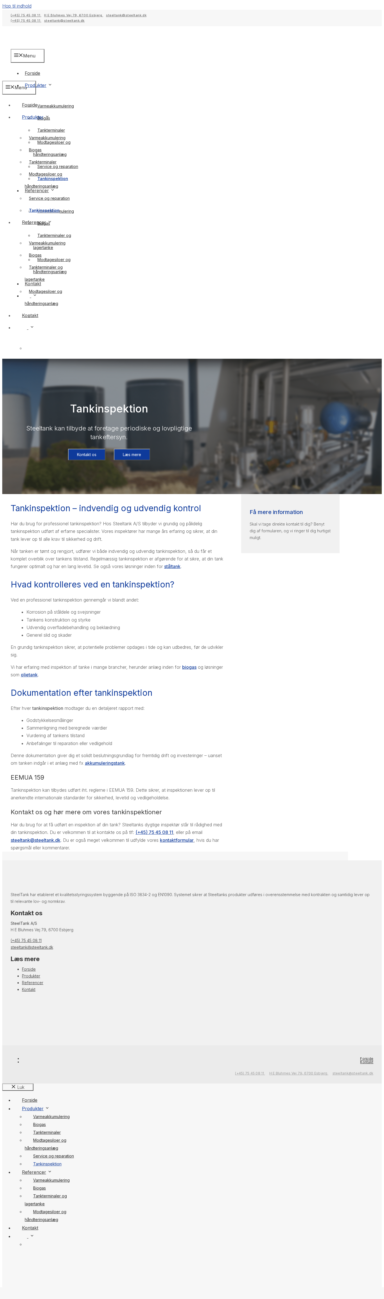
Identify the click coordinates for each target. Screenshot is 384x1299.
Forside (29, 105)
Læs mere (132, 454)
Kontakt (30, 315)
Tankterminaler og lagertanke (44, 273)
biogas (189, 667)
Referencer (34, 222)
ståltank (172, 566)
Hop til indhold (16, 6)
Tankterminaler (51, 130)
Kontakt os (86, 454)
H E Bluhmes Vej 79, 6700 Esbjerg (73, 15)
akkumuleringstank (105, 763)
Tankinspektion (44, 210)
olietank (29, 674)
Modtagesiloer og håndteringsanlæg (52, 148)
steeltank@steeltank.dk (126, 15)
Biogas (35, 149)
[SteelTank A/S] (42, 77)
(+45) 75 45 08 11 (26, 15)
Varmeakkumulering (55, 106)
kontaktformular (177, 840)
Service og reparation (49, 198)
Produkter (35, 85)
